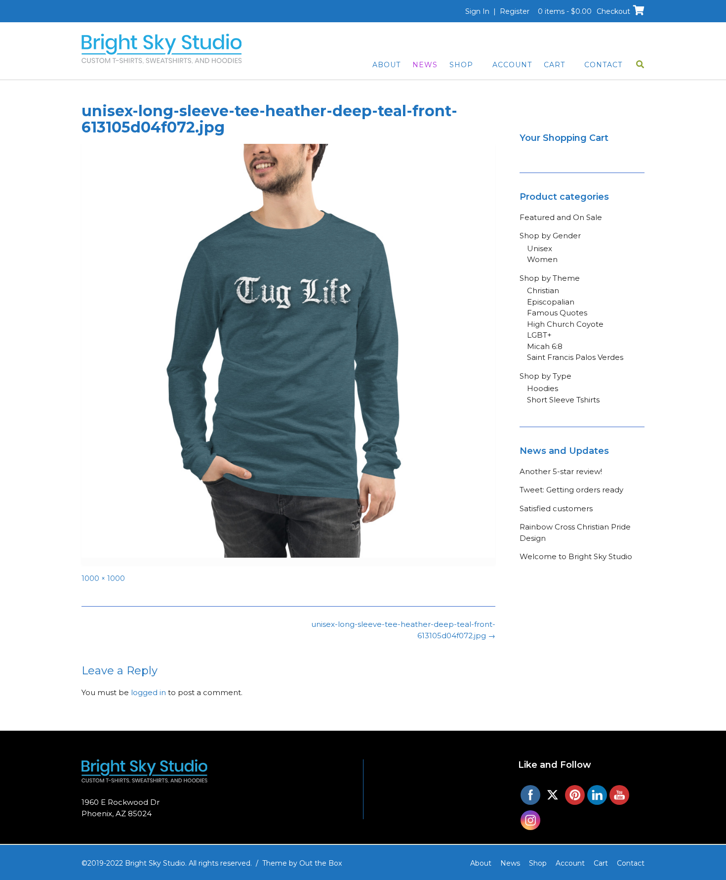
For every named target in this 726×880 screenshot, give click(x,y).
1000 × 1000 (103, 578)
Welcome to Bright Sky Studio (576, 556)
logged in (148, 692)
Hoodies (542, 388)
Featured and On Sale (561, 217)
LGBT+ (539, 335)
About (386, 64)
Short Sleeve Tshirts (563, 399)
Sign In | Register (497, 11)
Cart (554, 64)
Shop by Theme (550, 278)
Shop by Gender (550, 235)
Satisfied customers (556, 508)
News (425, 64)
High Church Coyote (565, 324)
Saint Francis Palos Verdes (575, 357)
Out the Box (320, 863)
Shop (461, 64)
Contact (603, 64)
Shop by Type (545, 376)
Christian (543, 290)
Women (542, 259)
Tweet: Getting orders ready (571, 489)
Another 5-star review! (561, 471)
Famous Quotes (557, 312)
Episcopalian (550, 302)
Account (512, 64)
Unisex (539, 248)
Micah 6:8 (545, 346)
